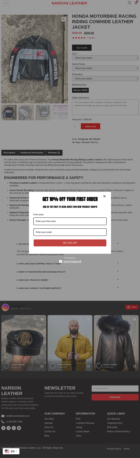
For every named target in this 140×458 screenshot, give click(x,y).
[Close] (104, 196)
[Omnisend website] (70, 260)
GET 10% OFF (70, 243)
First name (38, 214)
